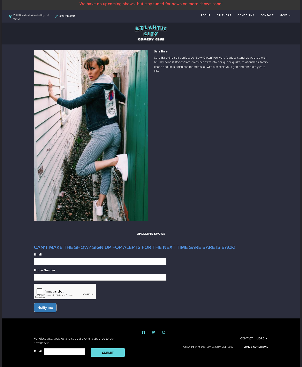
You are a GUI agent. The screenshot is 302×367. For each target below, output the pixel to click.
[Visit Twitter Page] (153, 332)
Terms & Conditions (255, 346)
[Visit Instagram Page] (163, 332)
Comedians (245, 15)
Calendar (224, 15)
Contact (267, 15)
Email (38, 254)
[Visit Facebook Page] (143, 332)
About (206, 15)
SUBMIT (108, 353)
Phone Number (44, 270)
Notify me (45, 307)
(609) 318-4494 (67, 16)
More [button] (284, 15)
